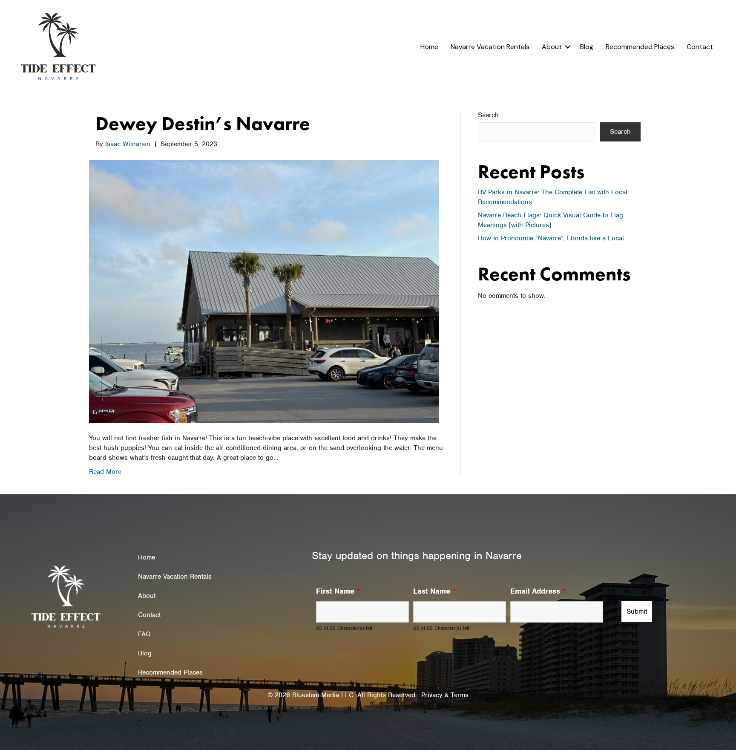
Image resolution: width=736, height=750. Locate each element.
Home (429, 46)
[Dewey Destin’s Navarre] (264, 290)
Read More (105, 471)
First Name (337, 591)
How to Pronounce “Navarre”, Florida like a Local (551, 238)
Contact (700, 46)
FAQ (144, 634)
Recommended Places (640, 46)
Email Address (537, 591)
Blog (586, 46)
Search (488, 115)
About (552, 46)
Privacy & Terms (445, 695)
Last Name (434, 591)
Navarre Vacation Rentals (490, 46)
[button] (568, 47)
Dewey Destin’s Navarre (202, 123)
